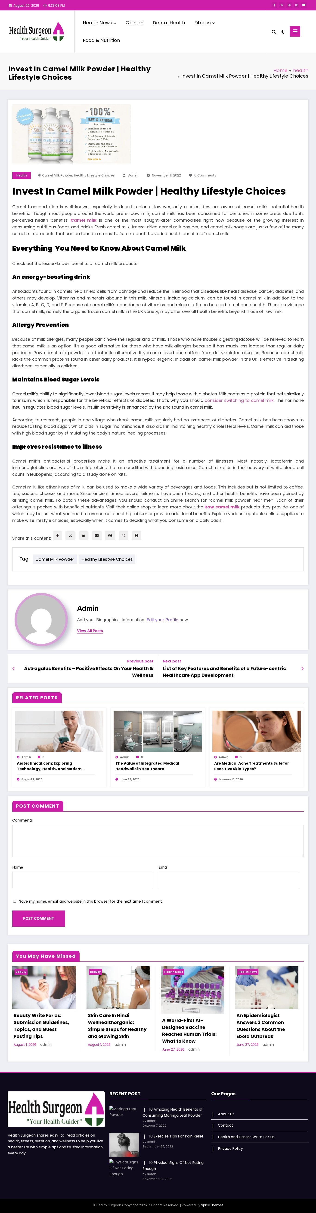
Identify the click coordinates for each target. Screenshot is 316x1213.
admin (133, 175)
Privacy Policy (230, 1148)
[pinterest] (110, 535)
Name (17, 867)
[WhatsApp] (123, 535)
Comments (22, 820)
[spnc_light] (283, 31)
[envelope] (97, 535)
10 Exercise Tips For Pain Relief (176, 1136)
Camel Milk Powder (57, 175)
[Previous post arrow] (13, 668)
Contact (225, 1125)
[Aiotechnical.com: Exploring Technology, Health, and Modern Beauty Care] (59, 731)
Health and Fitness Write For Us (246, 1137)
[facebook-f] (274, 5)
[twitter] (70, 535)
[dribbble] (289, 5)
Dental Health (169, 22)
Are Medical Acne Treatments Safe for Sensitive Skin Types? (251, 766)
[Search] (274, 31)
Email (163, 867)
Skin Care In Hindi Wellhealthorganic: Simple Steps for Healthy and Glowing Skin (117, 1026)
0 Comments (205, 175)
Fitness (202, 22)
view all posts (90, 631)
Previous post (140, 661)
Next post (172, 661)
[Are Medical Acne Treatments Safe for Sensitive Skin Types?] (256, 731)
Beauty (21, 972)
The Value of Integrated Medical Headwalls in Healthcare (147, 766)
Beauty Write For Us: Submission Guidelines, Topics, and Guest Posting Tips (41, 1026)
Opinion (134, 22)
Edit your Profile (162, 619)
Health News (97, 22)
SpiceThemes (212, 1205)
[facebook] (57, 535)
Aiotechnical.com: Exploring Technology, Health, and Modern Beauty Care (49, 766)
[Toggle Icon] (295, 31)
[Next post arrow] (302, 668)
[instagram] (296, 5)
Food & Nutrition (101, 40)
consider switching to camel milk (239, 400)
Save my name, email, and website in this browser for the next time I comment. (91, 901)
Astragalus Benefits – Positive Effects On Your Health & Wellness (88, 671)
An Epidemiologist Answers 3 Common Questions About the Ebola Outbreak (260, 1026)
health (21, 175)
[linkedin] (83, 535)
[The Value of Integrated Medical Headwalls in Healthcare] (158, 731)
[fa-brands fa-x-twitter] (282, 5)
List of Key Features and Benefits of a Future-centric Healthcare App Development (224, 671)
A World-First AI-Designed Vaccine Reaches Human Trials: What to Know (189, 1030)
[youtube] (304, 5)
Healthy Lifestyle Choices (94, 175)
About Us (226, 1114)
